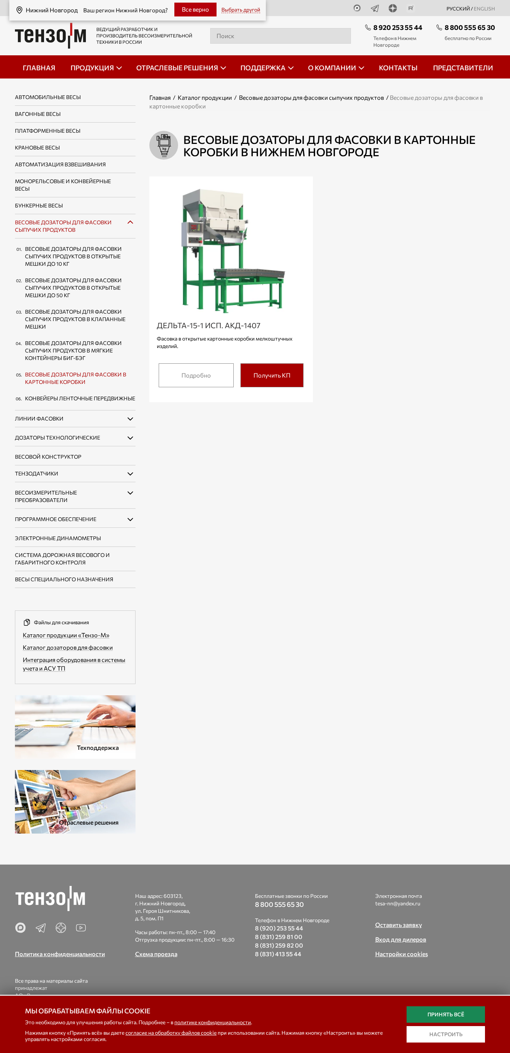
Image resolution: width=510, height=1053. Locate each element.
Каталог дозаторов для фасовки (68, 647)
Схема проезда (156, 953)
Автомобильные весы (48, 97)
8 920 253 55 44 (397, 27)
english (484, 9)
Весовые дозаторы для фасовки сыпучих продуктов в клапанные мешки (75, 319)
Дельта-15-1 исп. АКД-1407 (209, 325)
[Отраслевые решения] (75, 800)
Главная (160, 97)
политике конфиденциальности (212, 1022)
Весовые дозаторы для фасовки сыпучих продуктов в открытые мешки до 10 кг (73, 256)
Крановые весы (37, 147)
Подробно (196, 375)
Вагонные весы (37, 114)
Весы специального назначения (64, 579)
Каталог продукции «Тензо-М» (66, 634)
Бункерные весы (39, 205)
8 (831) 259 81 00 (278, 936)
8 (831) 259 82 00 (279, 945)
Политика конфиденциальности (60, 953)
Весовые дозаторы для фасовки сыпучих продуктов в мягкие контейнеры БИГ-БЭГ (73, 350)
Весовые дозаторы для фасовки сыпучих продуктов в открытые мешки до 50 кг (73, 287)
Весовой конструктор (48, 456)
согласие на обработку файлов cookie (171, 1032)
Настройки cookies (401, 953)
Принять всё (445, 1014)
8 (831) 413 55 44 (278, 953)
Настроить (446, 1034)
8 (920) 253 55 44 (279, 928)
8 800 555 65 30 (470, 27)
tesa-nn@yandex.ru (397, 903)
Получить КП (272, 375)
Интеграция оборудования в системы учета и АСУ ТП (74, 664)
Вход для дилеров (400, 939)
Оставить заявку (398, 924)
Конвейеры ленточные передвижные (80, 398)
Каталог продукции (205, 97)
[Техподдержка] (75, 726)
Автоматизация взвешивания (60, 164)
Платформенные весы (47, 130)
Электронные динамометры (58, 538)
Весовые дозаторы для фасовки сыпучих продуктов (311, 97)
